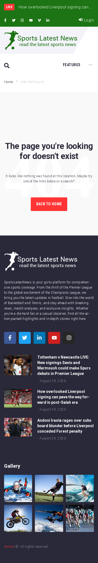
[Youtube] (30, 20)
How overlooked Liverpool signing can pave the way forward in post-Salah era (63, 397)
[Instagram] (22, 20)
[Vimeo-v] (39, 20)
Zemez (9, 547)
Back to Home (49, 204)
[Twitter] (13, 20)
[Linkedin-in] (47, 20)
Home (8, 82)
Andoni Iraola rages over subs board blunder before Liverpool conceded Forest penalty (65, 425)
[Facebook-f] (5, 20)
